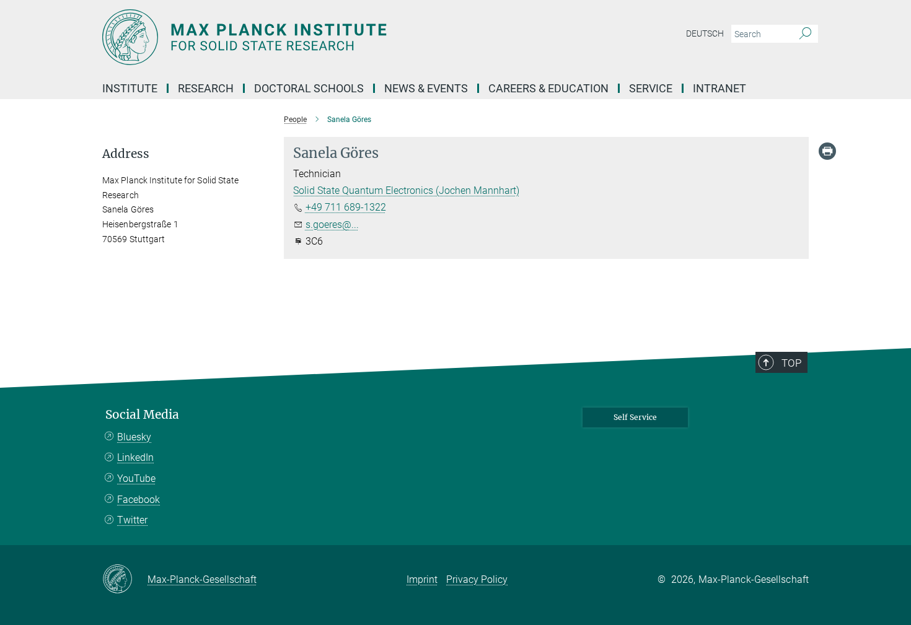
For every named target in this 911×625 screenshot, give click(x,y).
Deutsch (705, 33)
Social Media (142, 415)
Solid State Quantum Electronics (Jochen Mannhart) (406, 190)
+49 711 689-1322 (346, 207)
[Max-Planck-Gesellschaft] (124, 580)
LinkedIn (135, 457)
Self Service (635, 417)
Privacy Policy (477, 579)
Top (791, 363)
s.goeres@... (332, 224)
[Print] (827, 151)
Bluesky (134, 437)
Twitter (132, 520)
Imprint (422, 579)
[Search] (805, 34)
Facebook (138, 499)
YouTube (136, 478)
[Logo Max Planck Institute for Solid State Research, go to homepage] (334, 37)
